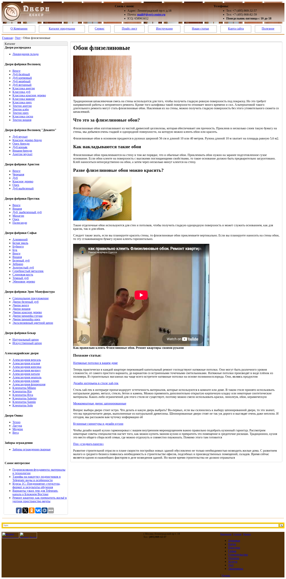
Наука (232, 544)
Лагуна (17, 425)
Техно (16, 422)
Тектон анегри (22, 106)
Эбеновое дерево (23, 281)
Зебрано (17, 264)
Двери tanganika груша (27, 315)
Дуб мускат (20, 136)
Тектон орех (20, 113)
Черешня (18, 174)
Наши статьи (200, 28)
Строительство (238, 554)
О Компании (19, 28)
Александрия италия (26, 363)
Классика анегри (23, 88)
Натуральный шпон (25, 339)
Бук (14, 250)
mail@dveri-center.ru (151, 14)
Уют (18, 38)
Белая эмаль (20, 243)
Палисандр (19, 222)
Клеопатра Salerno (24, 398)
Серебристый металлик (28, 271)
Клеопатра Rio (22, 391)
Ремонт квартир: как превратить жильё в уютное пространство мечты (39, 499)
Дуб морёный (21, 81)
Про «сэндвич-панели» (88, 444)
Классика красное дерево (29, 95)
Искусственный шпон (27, 343)
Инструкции (164, 28)
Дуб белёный (21, 74)
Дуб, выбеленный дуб (27, 212)
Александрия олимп (25, 380)
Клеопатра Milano (24, 388)
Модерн (17, 429)
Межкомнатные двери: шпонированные (99, 403)
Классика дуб (21, 91)
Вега (15, 432)
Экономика (235, 568)
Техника (233, 558)
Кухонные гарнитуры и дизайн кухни (98, 423)
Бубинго (18, 246)
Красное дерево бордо (27, 140)
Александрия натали (26, 373)
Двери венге (20, 305)
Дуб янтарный (22, 84)
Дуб (15, 178)
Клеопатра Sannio (24, 402)
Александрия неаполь (26, 377)
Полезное (268, 28)
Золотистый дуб (23, 267)
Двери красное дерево (27, 312)
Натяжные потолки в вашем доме (95, 363)
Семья (232, 551)
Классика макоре (23, 98)
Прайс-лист (129, 28)
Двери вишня (21, 308)
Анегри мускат (22, 154)
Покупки (234, 547)
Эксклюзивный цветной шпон (32, 322)
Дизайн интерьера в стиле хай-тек (95, 383)
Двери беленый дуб (25, 301)
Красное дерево (22, 181)
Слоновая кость (22, 274)
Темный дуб (20, 278)
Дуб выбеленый (23, 188)
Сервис (99, 28)
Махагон (18, 215)
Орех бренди (21, 143)
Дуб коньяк (19, 147)
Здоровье (234, 540)
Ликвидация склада (25, 54)
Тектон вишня (21, 120)
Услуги (232, 561)
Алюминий (20, 239)
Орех (15, 185)
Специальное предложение (30, 298)
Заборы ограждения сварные (31, 449)
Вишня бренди (22, 150)
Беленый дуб (21, 260)
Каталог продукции (62, 28)
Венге (16, 70)
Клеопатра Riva (22, 395)
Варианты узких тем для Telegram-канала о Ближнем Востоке (35, 492)
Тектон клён (20, 109)
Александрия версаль (26, 359)
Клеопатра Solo (22, 405)
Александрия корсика (26, 366)
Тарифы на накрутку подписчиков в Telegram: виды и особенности (36, 478)
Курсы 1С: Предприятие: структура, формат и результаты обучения (36, 485)
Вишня (17, 208)
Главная (7, 38)
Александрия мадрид (26, 370)
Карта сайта (236, 28)
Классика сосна (22, 116)
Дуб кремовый (22, 77)
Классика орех (22, 102)
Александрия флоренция (28, 384)
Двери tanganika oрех (26, 319)
